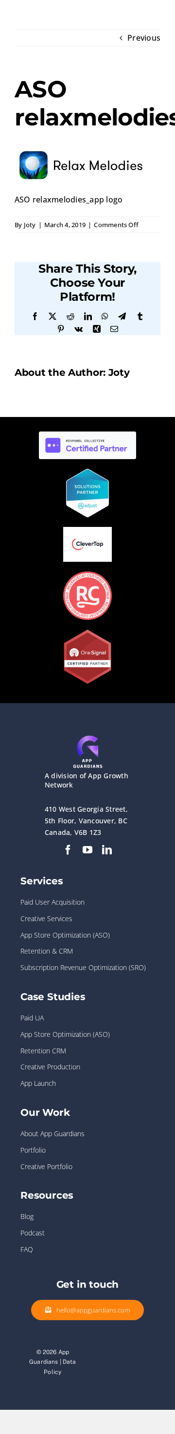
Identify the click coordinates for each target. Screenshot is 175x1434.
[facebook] (68, 850)
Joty (30, 224)
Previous (143, 37)
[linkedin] (107, 850)
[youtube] (87, 850)
